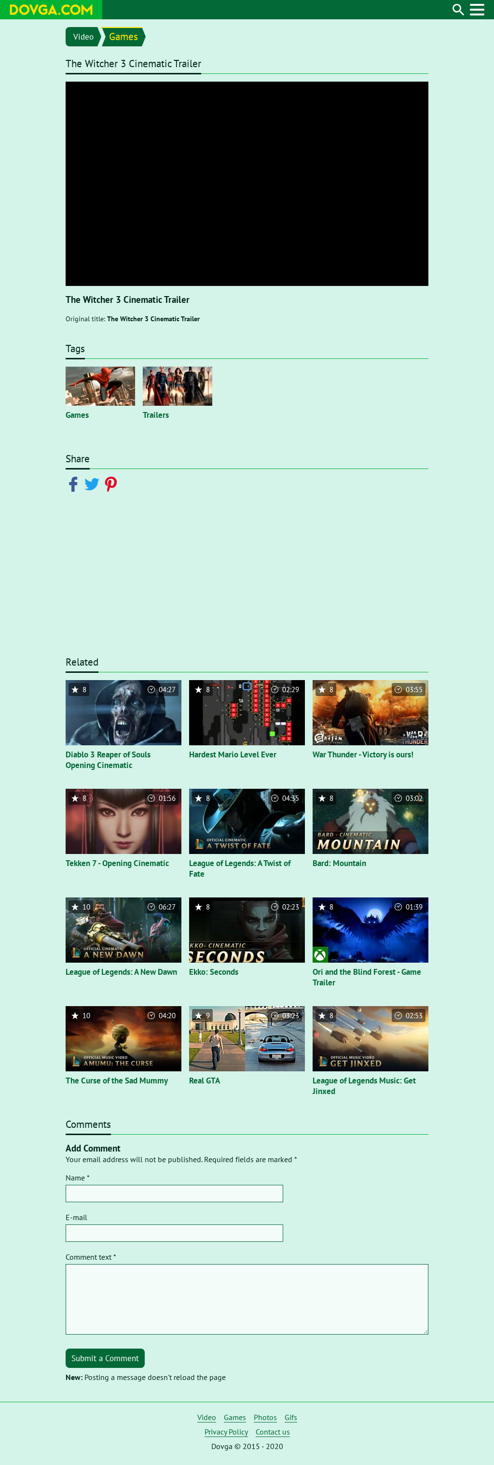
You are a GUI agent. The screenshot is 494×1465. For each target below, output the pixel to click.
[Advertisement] (247, 580)
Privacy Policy (226, 1432)
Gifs (291, 1417)
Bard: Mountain (339, 863)
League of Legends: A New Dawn (121, 972)
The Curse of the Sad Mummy (117, 1080)
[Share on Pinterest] (112, 483)
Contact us (273, 1432)
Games (123, 36)
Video (83, 36)
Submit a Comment (105, 1358)
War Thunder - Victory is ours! (363, 754)
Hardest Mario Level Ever (232, 754)
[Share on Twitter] (93, 483)
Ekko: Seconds (213, 972)
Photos (265, 1417)
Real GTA (204, 1080)
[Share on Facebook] (75, 483)
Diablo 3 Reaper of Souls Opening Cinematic (108, 759)
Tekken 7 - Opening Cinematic (117, 863)
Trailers (156, 415)
